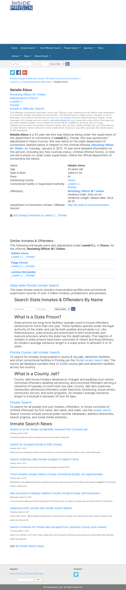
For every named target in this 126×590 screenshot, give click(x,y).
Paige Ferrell (19, 262)
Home (13, 573)
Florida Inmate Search (89, 360)
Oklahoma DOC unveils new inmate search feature (41, 508)
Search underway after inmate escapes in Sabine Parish (44, 459)
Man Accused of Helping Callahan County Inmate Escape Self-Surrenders (55, 493)
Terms (21, 573)
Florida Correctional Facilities (62, 78)
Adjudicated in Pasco (24, 98)
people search (102, 410)
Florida (14, 105)
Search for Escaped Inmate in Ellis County (36, 444)
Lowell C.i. (17, 101)
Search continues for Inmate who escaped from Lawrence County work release (58, 527)
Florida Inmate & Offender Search (27, 78)
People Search (21, 402)
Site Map (39, 573)
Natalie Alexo (19, 253)
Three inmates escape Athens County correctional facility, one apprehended (56, 474)
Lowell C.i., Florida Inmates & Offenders (31, 82)
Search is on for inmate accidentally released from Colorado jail (48, 429)
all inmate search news (30, 546)
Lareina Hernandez (23, 272)
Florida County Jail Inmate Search (35, 352)
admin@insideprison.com (62, 120)
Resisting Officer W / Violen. (28, 94)
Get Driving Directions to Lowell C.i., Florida (40, 215)
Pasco (71, 180)
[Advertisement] (82, 21)
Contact (29, 573)
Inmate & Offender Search (27, 108)
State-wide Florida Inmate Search (34, 285)
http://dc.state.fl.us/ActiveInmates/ (88, 204)
